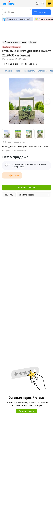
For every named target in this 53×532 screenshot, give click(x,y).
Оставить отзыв (26, 187)
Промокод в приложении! (18, 19)
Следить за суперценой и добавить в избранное (29, 165)
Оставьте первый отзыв (15, 142)
